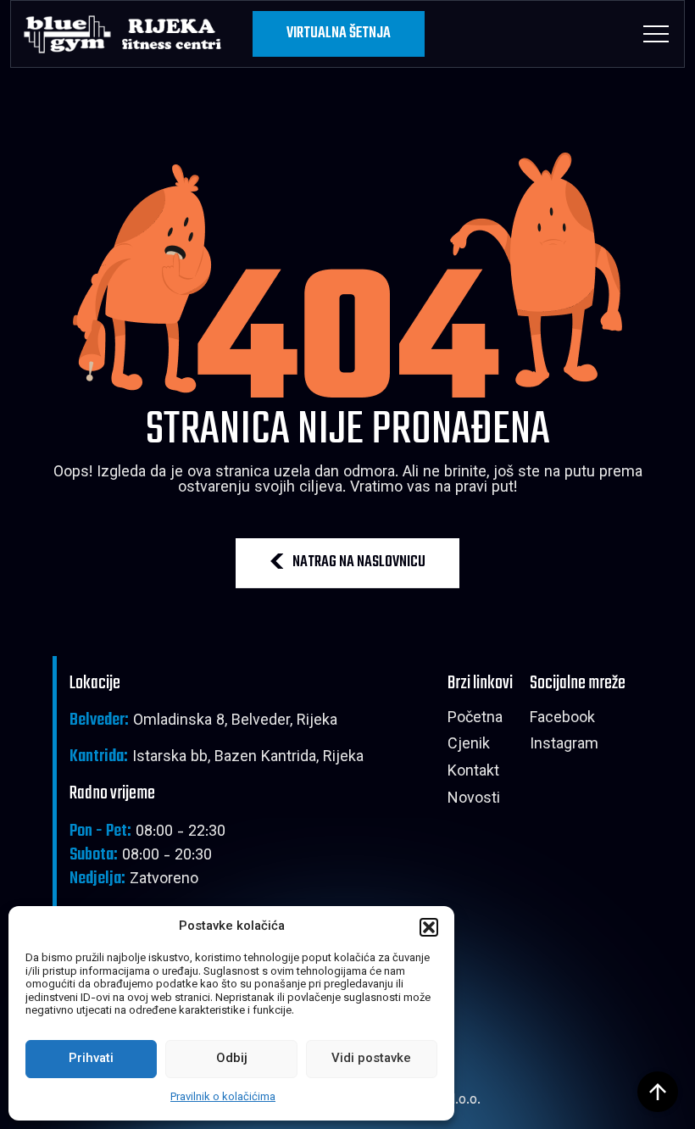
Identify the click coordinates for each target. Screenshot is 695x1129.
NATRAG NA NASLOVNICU (358, 562)
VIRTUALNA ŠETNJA (338, 33)
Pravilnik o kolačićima (222, 1097)
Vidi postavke (371, 1059)
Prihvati (91, 1059)
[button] (428, 927)
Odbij (231, 1059)
